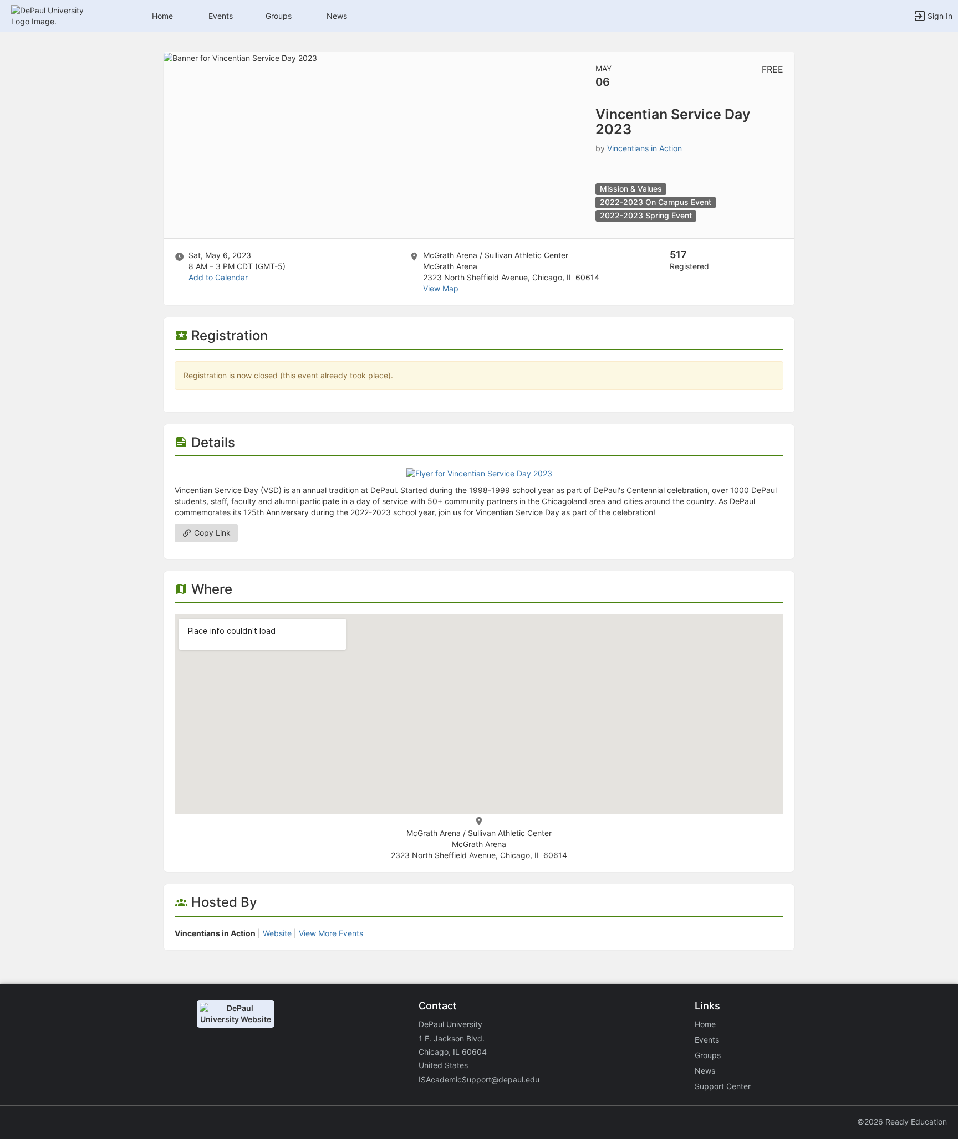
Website (277, 933)
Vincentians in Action (644, 148)
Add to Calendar (218, 277)
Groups (279, 15)
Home (705, 1024)
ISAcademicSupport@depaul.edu (479, 1079)
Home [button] (162, 15)
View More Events (331, 933)
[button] (57, 15)
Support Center (723, 1086)
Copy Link (211, 532)
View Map (440, 288)
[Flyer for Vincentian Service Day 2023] (479, 473)
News (337, 15)
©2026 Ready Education (902, 1121)
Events (220, 15)
